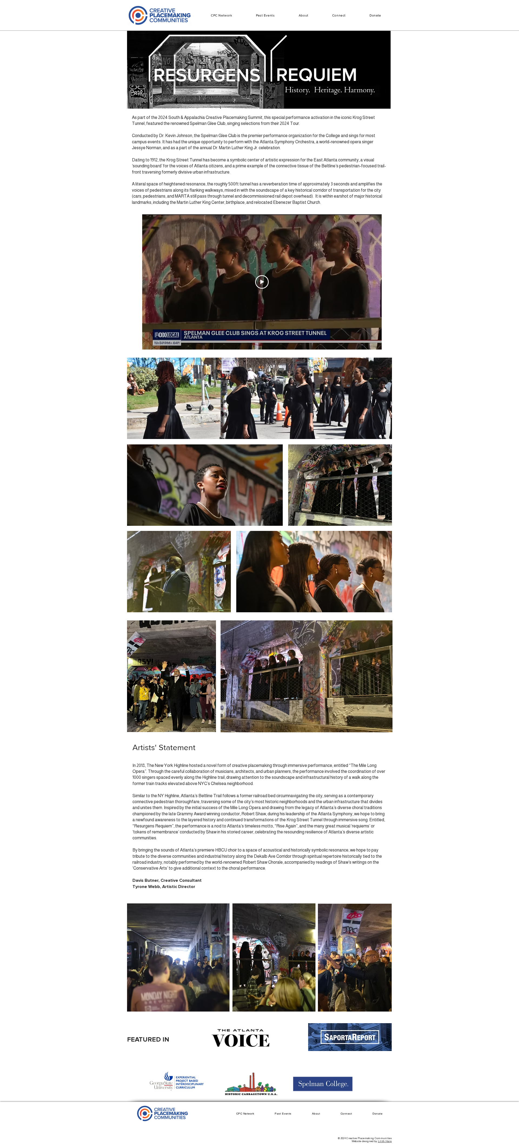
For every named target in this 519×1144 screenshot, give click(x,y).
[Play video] (262, 282)
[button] (265, 15)
